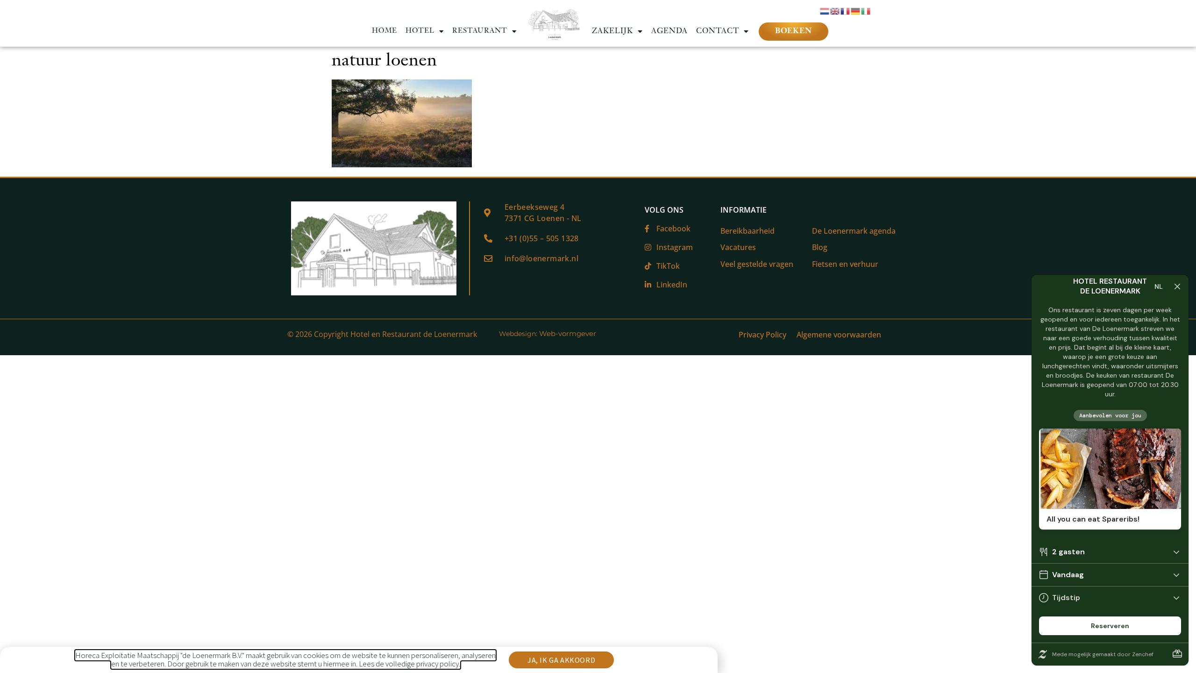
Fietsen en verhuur (845, 264)
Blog (819, 247)
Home (384, 31)
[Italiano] (866, 10)
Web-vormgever (567, 333)
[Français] (845, 10)
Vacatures (738, 247)
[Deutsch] (856, 10)
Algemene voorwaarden (839, 334)
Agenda (669, 31)
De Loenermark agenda (854, 231)
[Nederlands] (825, 10)
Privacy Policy (762, 334)
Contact (717, 31)
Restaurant (479, 31)
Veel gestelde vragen (756, 264)
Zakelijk (612, 31)
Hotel (420, 31)
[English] (835, 10)
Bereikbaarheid (747, 231)
